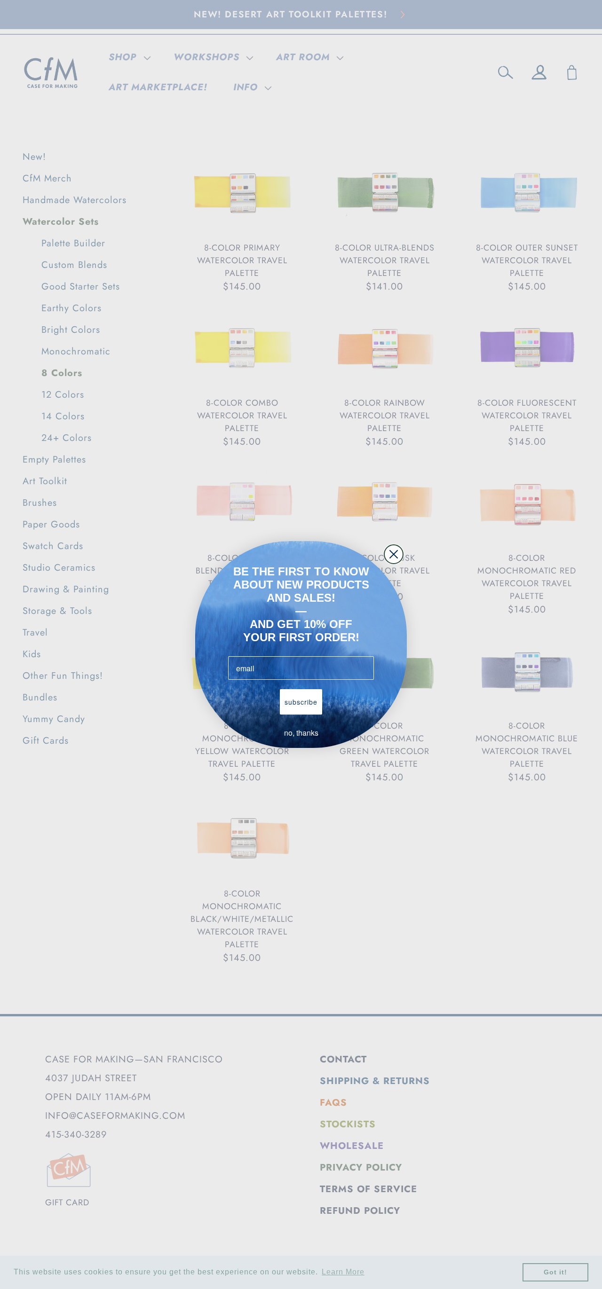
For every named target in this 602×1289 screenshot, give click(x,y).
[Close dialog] (393, 554)
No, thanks (301, 732)
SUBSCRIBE (301, 702)
